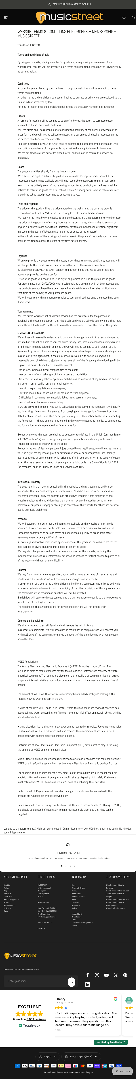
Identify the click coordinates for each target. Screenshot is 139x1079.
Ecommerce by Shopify (82, 1072)
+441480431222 (46, 922)
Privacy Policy (76, 894)
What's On (7, 894)
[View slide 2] (66, 866)
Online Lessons (9, 905)
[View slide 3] (70, 866)
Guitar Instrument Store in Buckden (118, 891)
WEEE (74, 899)
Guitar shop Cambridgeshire (115, 908)
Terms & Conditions (78, 896)
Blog (5, 891)
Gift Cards (7, 902)
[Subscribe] (71, 982)
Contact (6, 888)
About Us (7, 885)
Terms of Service (77, 914)
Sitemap (74, 891)
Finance (74, 920)
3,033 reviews (36, 1019)
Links (73, 885)
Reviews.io (7, 908)
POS (66, 1072)
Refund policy (76, 917)
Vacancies (75, 902)
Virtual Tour (8, 896)
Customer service (68, 853)
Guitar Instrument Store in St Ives (117, 899)
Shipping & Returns (78, 888)
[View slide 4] (75, 866)
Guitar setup (76, 905)
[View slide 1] (62, 866)
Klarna (6, 911)
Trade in (74, 908)
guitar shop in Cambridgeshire (63, 829)
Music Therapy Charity (11, 899)
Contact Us (41, 928)
